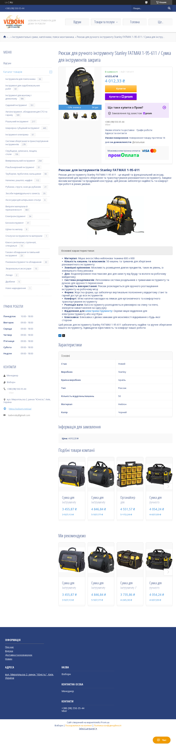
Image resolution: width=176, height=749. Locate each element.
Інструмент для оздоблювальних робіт (23, 87)
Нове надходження (16, 288)
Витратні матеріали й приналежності (17, 208)
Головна (135, 22)
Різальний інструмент (17, 121)
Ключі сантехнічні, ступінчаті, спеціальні (21, 244)
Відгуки (77, 22)
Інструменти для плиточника (20, 78)
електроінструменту (98, 310)
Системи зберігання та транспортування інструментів (27, 142)
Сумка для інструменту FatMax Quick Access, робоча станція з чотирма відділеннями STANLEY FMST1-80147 (100, 500)
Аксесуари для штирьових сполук (23, 199)
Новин (8, 658)
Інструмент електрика (17, 134)
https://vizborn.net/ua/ (20, 408)
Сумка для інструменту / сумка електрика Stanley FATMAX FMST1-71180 (129, 585)
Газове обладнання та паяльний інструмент (23, 254)
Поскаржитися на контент (78, 725)
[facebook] (59, 336)
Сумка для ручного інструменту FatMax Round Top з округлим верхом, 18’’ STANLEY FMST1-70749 (158, 500)
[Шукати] (169, 8)
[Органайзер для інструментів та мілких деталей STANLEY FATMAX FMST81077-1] (130, 474)
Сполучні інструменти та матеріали (24, 235)
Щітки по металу (14, 229)
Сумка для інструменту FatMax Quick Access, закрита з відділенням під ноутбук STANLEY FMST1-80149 (71, 500)
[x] (63, 336)
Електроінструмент (15, 216)
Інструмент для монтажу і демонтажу (18, 97)
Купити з (115, 96)
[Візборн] (13, 22)
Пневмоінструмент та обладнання (23, 261)
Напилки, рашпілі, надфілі (19, 180)
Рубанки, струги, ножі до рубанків (23, 186)
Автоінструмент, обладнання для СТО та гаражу (26, 113)
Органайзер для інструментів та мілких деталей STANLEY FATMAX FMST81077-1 (129, 500)
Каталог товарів (12, 71)
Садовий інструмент (16, 105)
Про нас (9, 647)
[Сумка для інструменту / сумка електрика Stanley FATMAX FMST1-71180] (130, 560)
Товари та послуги (104, 22)
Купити (121, 88)
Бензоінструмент (15, 222)
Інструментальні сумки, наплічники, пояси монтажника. (43, 37)
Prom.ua (105, 722)
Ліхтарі (9, 275)
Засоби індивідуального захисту (23, 193)
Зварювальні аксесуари (18, 268)
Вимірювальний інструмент (20, 160)
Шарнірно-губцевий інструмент (22, 128)
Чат (164, 740)
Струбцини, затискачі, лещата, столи (21, 152)
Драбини (10, 281)
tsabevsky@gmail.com (19, 415)
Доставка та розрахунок (18, 654)
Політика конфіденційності (107, 725)
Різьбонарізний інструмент (20, 167)
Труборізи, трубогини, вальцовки (23, 173)
